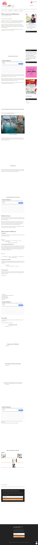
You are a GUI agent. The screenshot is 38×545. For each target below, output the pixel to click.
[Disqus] (13, 514)
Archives (27, 101)
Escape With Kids (8, 4)
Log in (28, 542)
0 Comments (10, 15)
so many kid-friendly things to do (8, 21)
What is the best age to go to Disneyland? (31, 52)
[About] (31, 21)
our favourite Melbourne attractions (11, 76)
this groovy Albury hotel (7, 30)
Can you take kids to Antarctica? (30, 55)
